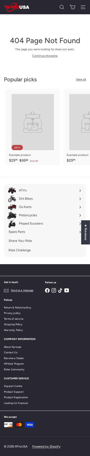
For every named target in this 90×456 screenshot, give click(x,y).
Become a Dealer (14, 358)
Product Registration (16, 397)
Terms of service (13, 318)
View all (81, 79)
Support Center (13, 386)
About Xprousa (12, 346)
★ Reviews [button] (86, 232)
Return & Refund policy (17, 307)
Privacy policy (12, 313)
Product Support (14, 391)
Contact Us (10, 352)
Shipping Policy (13, 324)
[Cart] (72, 7)
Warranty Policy (13, 330)
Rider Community (14, 369)
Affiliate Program (14, 363)
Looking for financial (16, 403)
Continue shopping (44, 55)
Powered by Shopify (46, 446)
